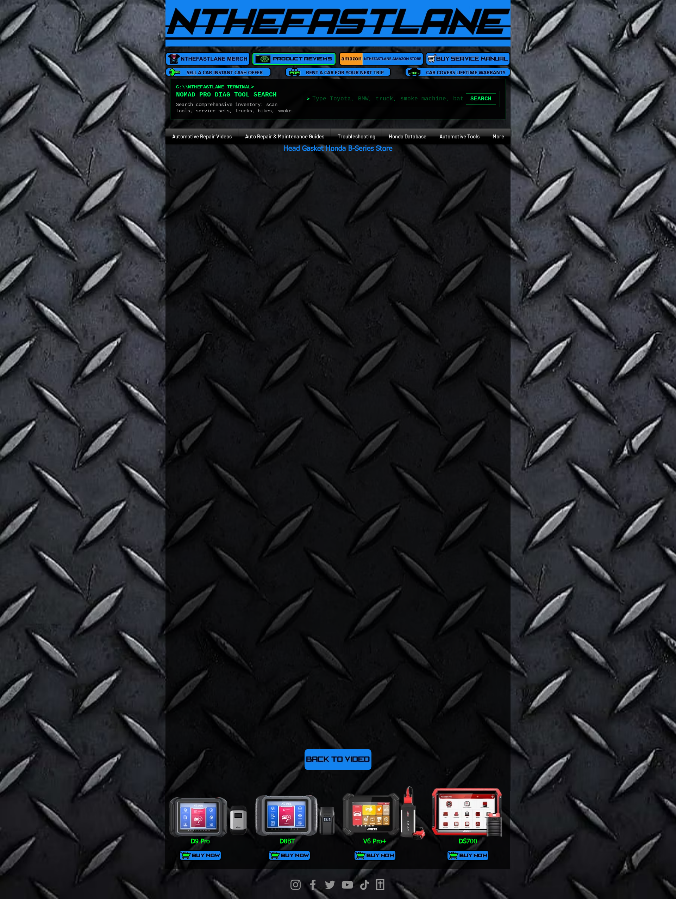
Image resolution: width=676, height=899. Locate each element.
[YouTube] (347, 885)
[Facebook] (313, 885)
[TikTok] (364, 885)
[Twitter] (330, 885)
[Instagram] (295, 885)
